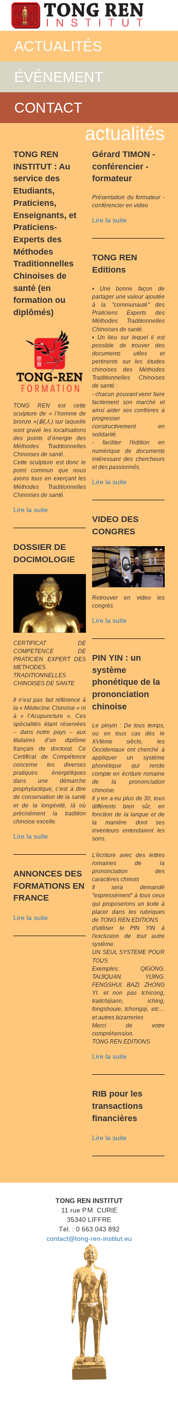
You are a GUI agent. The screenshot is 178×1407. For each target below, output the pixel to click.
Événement (58, 77)
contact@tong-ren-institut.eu (89, 1238)
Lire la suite (30, 509)
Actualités (58, 46)
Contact (48, 107)
